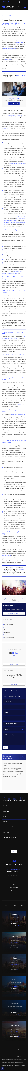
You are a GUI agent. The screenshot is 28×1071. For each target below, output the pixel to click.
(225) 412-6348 (15, 942)
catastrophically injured (8, 48)
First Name (8, 701)
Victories (22, 599)
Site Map (17, 1052)
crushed (7, 177)
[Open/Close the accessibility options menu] (2, 1068)
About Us (6, 599)
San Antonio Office (14, 1036)
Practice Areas (14, 890)
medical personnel (5, 128)
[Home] (10, 7)
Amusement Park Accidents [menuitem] (10, 627)
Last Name (8, 707)
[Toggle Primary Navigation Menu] (25, 6)
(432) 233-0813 (14, 986)
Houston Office (14, 925)
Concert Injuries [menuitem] (7, 634)
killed (15, 48)
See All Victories (14, 664)
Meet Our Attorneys (14, 887)
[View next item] (23, 757)
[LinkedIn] (19, 876)
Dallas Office (14, 969)
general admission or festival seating (15, 115)
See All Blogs (14, 684)
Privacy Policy (11, 1052)
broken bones (19, 218)
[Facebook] (9, 876)
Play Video (15, 103)
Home (14, 884)
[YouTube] (14, 876)
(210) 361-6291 (14, 1031)
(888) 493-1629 (21, 2)
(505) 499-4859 (15, 1010)
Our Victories (14, 893)
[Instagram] (17, 876)
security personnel (20, 42)
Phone (6, 718)
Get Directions (14, 923)
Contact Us (14, 897)
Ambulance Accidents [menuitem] (8, 624)
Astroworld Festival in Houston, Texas (17, 163)
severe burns (18, 404)
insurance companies (6, 555)
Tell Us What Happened (11, 735)
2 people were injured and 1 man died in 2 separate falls (14, 222)
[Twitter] (11, 876)
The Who (13, 295)
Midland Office (14, 990)
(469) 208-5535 (15, 964)
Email (6, 712)
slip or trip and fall (21, 217)
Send (5, 747)
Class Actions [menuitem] (7, 632)
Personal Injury (8, 15)
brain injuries (13, 220)
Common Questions (14, 599)
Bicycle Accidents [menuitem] (8, 629)
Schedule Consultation (14, 613)
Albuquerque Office (14, 1014)
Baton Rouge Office (14, 947)
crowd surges (8, 59)
